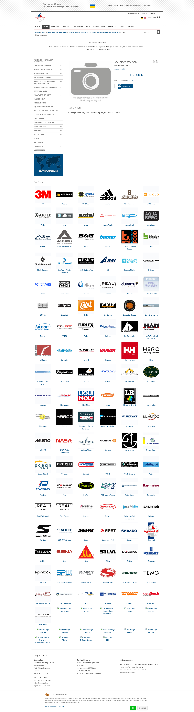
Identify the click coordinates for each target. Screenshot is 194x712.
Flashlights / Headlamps (45, 115)
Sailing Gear (39, 99)
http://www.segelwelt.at (42, 686)
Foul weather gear (42, 95)
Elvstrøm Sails (40, 91)
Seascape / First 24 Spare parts (108, 32)
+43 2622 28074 (140, 670)
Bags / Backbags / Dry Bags (46, 111)
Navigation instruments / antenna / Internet (45, 82)
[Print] (156, 61)
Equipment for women (43, 107)
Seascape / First (120, 69)
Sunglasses (39, 119)
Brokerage (39, 142)
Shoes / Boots (40, 103)
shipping (130, 80)
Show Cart (158, 17)
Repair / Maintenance (43, 70)
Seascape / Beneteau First (57, 32)
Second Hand (39, 134)
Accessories (39, 150)
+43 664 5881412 (126, 670)
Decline (142, 708)
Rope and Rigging (41, 73)
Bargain (37, 130)
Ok (133, 708)
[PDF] (153, 61)
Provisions (38, 146)
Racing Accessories (42, 77)
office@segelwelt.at (41, 683)
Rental (37, 138)
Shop (43, 32)
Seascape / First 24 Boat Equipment (81, 32)
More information (51, 707)
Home (37, 32)
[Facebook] (159, 13)
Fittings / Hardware (42, 66)
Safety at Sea (40, 126)
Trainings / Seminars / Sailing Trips (43, 61)
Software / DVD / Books (44, 122)
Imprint (61, 707)
